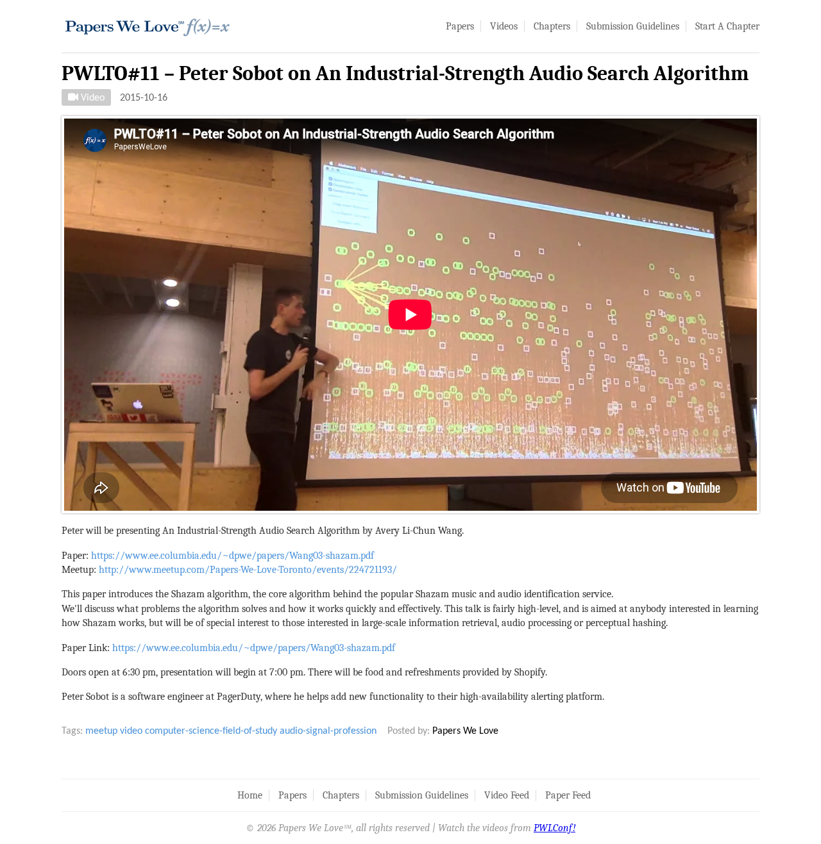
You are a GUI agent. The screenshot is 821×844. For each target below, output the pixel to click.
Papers (460, 26)
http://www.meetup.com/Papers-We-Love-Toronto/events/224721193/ (248, 569)
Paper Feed (568, 795)
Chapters (552, 26)
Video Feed (506, 795)
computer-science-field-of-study (211, 731)
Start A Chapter (727, 26)
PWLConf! (554, 828)
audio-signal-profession (328, 731)
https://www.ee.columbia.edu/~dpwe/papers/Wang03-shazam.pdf (232, 555)
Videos (504, 26)
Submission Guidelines (632, 26)
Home (249, 795)
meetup (101, 731)
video (131, 731)
